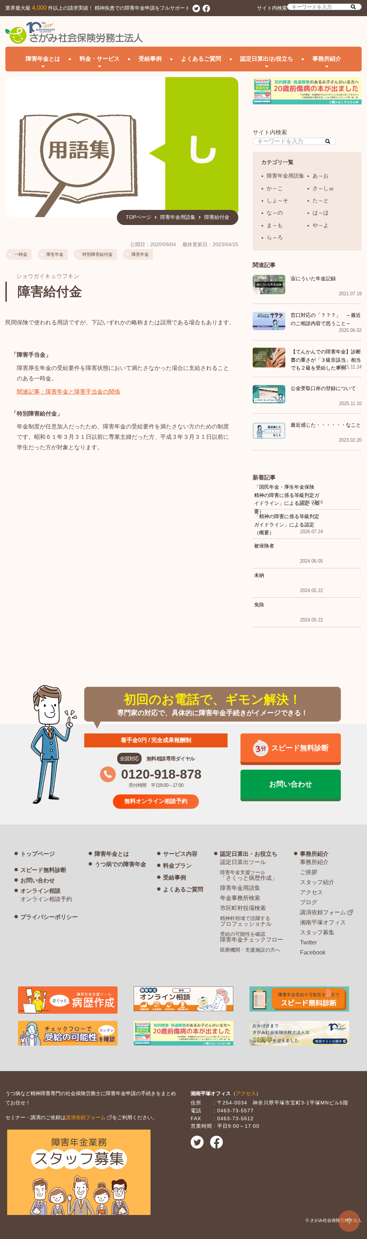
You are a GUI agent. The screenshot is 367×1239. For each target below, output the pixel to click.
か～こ (275, 188)
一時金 (20, 254)
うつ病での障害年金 (120, 864)
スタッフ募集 (317, 932)
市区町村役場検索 (243, 908)
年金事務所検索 (240, 898)
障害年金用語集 (177, 217)
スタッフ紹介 (317, 882)
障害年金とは (112, 854)
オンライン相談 (40, 891)
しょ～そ (277, 200)
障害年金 (140, 254)
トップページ (37, 854)
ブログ (308, 902)
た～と (321, 200)
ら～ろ (275, 237)
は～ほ (321, 213)
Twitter (308, 942)
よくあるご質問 (201, 59)
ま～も (275, 225)
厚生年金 (54, 254)
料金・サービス (100, 59)
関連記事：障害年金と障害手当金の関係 (68, 392)
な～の (275, 213)
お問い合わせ (37, 880)
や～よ (321, 225)
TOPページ (138, 217)
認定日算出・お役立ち (248, 854)
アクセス (311, 892)
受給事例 (150, 59)
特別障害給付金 (97, 254)
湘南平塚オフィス (323, 922)
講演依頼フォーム (323, 912)
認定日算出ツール (243, 862)
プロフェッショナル (246, 921)
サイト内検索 (272, 8)
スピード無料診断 (43, 870)
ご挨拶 (308, 872)
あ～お (321, 176)
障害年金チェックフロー (251, 937)
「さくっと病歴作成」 (248, 875)
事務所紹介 (314, 854)
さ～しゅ (323, 188)
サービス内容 (180, 854)
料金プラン (177, 866)
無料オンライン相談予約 (155, 801)
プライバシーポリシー (49, 917)
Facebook (312, 952)
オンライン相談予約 (46, 899)
